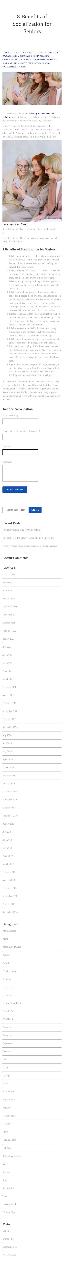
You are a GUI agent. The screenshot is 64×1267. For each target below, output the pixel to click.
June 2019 (7, 840)
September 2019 (10, 816)
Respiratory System (11, 1156)
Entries (8, 1239)
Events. (5, 1067)
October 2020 (8, 719)
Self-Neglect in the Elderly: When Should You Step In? (28, 538)
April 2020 (7, 759)
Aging (23, 56)
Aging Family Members (37, 56)
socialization (9, 67)
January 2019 (8, 880)
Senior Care (43, 60)
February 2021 (9, 687)
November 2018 (9, 896)
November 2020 (9, 711)
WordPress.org (9, 1255)
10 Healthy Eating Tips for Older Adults (21, 530)
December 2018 (9, 888)
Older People (29, 60)
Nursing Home (9, 1140)
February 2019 (9, 872)
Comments (9, 1247)
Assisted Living (9, 971)
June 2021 (7, 655)
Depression (7, 1043)
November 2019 (9, 799)
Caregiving (8, 60)
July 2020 (6, 735)
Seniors (23, 63)
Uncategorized (28, 52)
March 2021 (8, 679)
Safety (5, 1164)
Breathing (6, 979)
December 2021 (9, 606)
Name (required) (10, 415)
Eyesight (6, 1075)
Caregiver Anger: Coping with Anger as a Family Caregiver (30, 546)
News (5, 1132)
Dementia (6, 1027)
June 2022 (7, 590)
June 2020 (7, 743)
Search (35, 509)
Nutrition (6, 1148)
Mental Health (9, 1116)
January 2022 (8, 598)
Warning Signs (9, 1212)
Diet (4, 1059)
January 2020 (8, 783)
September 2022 (10, 582)
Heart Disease (8, 1091)
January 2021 (8, 695)
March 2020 (8, 767)
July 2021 (6, 647)
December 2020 (9, 703)
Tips (4, 1196)
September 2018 (10, 912)
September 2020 (10, 727)
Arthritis (6, 963)
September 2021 (10, 631)
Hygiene (6, 1107)
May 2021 (7, 663)
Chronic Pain (8, 1011)
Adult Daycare (45, 52)
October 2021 (8, 623)
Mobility (6, 1124)
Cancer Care (8, 987)
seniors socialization (39, 63)
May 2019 (7, 848)
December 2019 (9, 791)
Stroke (5, 1180)
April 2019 (7, 856)
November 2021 (9, 614)
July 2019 (6, 832)
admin (24, 67)
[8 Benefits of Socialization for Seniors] (32, 88)
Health (18, 60)
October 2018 (8, 904)
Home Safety (8, 1099)
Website (6, 446)
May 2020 (7, 751)
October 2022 (8, 574)
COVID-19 (7, 1019)
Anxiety (6, 955)
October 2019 (8, 807)
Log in (5, 1231)
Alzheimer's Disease (11, 947)
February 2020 (9, 775)
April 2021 (7, 671)
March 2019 (8, 864)
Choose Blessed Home (12, 1003)
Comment (6, 462)
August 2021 (8, 639)
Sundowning (8, 1188)
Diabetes (6, 1051)
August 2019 (8, 824)
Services (6, 1172)
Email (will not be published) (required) (21, 431)
